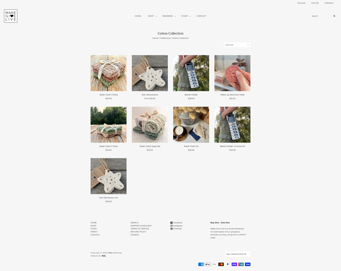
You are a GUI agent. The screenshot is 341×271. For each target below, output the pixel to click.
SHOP (151, 16)
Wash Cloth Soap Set (150, 146)
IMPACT (94, 231)
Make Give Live (114, 253)
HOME (138, 16)
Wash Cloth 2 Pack (108, 146)
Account (301, 3)
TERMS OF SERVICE (140, 228)
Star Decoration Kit (108, 197)
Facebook (177, 222)
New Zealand (236, 254)
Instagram (178, 226)
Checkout (329, 3)
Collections (165, 38)
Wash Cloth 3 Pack (108, 94)
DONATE (135, 235)
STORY (184, 16)
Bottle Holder (191, 94)
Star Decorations (150, 94)
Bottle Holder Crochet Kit (232, 146)
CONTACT (201, 16)
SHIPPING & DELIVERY (141, 226)
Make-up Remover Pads (232, 94)
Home (155, 38)
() (314, 3)
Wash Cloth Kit (191, 146)
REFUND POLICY (138, 231)
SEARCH (134, 222)
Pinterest (177, 228)
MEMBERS (167, 16)
